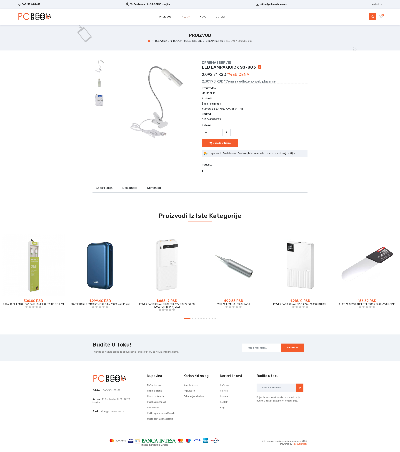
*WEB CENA (238, 74)
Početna (224, 385)
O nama (224, 396)
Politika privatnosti (156, 402)
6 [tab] (204, 318)
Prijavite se (292, 348)
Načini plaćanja (154, 390)
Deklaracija (129, 187)
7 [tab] (206, 318)
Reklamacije (153, 407)
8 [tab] (209, 318)
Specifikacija (104, 187)
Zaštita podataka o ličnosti (161, 413)
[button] (377, 4)
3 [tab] (195, 318)
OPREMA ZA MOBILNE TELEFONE (186, 41)
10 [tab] (215, 318)
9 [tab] (212, 318)
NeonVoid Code (300, 444)
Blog (222, 407)
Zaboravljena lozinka (194, 396)
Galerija (224, 390)
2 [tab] (192, 318)
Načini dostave (154, 385)
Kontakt (224, 402)
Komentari (154, 187)
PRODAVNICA (160, 41)
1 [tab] (187, 318)
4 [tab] (198, 318)
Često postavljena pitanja (160, 419)
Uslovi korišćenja (155, 396)
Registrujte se (191, 385)
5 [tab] (201, 318)
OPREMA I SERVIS (214, 41)
